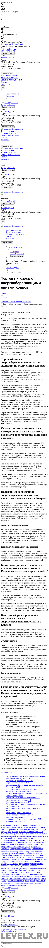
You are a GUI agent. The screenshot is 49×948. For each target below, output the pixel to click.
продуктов (30, 864)
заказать (41, 836)
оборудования (13, 855)
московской (29, 851)
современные (21, 872)
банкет (14, 827)
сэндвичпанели (7, 876)
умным (43, 879)
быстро (36, 827)
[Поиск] (3, 87)
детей (32, 834)
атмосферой (6, 827)
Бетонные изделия (9, 77)
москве (21, 851)
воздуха (4, 832)
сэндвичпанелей (35, 874)
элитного (31, 883)
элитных (38, 883)
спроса (38, 872)
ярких (10, 885)
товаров (38, 876)
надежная (38, 851)
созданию (31, 872)
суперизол (17, 874)
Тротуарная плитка (9, 75)
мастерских (26, 849)
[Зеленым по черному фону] (1, 25)
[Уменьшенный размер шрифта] (2, 4)
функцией (16, 883)
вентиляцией (19, 830)
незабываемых (19, 853)
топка (44, 876)
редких (24, 868)
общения (23, 855)
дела (23, 834)
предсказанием (16, 862)
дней (45, 834)
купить (27, 847)
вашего (42, 827)
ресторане (32, 868)
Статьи (4, 82)
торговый (21, 879)
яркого (16, 885)
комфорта (5, 847)
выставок (31, 832)
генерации (5, 834)
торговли (4, 879)
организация (32, 855)
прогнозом (14, 864)
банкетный (21, 827)
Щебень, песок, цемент (11, 80)
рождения (5, 870)
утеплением (40, 881)
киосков (29, 844)
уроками (20, 881)
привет (37, 862)
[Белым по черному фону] (1, 17)
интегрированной (23, 840)
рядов (11, 870)
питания (27, 859)
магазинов (5, 849)
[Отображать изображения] (2, 29)
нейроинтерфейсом (34, 853)
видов (27, 830)
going (3, 825)
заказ (35, 836)
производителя (21, 866)
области (4, 855)
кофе (22, 847)
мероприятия (6, 851)
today (20, 825)
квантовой (5, 844)
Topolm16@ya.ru (7, 58)
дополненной (10, 836)
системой (5, 872)
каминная (28, 842)
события (12, 872)
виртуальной (36, 830)
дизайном (39, 834)
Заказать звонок (8, 53)
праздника (5, 862)
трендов (37, 879)
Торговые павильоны (9, 925)
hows (8, 825)
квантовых (14, 844)
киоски (22, 844)
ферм (10, 883)
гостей (18, 834)
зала (46, 836)
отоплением (17, 857)
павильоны (5, 859)
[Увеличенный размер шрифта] (3, 10)
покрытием (35, 859)
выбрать (15, 832)
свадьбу (24, 870)
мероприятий (37, 849)
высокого (23, 832)
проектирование (7, 866)
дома (3, 836)
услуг (27, 881)
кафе (35, 842)
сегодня (38, 870)
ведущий (10, 830)
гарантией (39, 832)
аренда (37, 825)
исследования (18, 842)
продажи (22, 864)
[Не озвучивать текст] (2, 40)
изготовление (28, 838)
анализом (30, 825)
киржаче (36, 844)
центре (24, 883)
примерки (5, 864)
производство (33, 866)
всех (9, 832)
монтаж (15, 851)
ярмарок (22, 885)
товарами (30, 876)
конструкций (14, 847)
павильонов (42, 857)
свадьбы (31, 870)
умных (3, 881)
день (27, 834)
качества (40, 842)
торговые (13, 879)
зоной (10, 838)
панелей (13, 859)
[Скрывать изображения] (2, 32)
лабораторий (36, 847)
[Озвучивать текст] (2, 37)
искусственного (37, 840)
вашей (3, 830)
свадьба (18, 870)
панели (20, 859)
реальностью (16, 868)
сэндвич (25, 874)
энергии (4, 885)
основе (41, 855)
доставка (20, 836)
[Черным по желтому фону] (1, 22)
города (12, 834)
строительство (7, 874)
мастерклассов (16, 849)
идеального (17, 838)
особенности (6, 857)
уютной (4, 883)
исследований (6, 842)
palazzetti (13, 825)
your (24, 825)
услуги (32, 881)
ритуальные (41, 868)
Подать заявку (7, 73)
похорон (44, 859)
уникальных (12, 881)
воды (44, 830)
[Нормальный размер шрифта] (2, 7)
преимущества (28, 862)
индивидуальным (8, 840)
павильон (33, 857)
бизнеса (29, 827)
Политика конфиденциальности (14, 929)
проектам (39, 864)
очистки (25, 857)
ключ (42, 844)
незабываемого (7, 853)
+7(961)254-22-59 (11, 49)
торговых (29, 879)
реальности (5, 868)
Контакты (5, 84)
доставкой (28, 836)
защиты (4, 838)
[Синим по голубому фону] (1, 20)
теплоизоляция (20, 876)
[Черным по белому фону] (1, 14)
